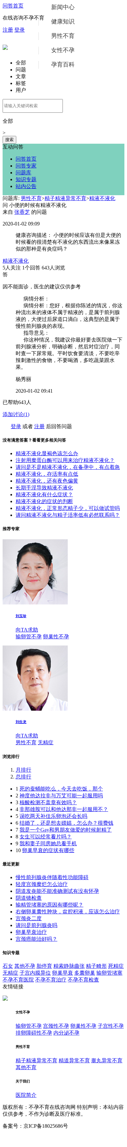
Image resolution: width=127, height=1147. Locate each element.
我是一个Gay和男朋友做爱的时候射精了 (66, 830)
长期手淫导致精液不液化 (44, 487)
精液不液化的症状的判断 (44, 501)
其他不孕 (24, 966)
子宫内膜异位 (35, 973)
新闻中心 (63, 7)
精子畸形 (96, 966)
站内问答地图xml (22, 1138)
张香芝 (22, 212)
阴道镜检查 (29, 898)
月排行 (23, 770)
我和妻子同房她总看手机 (48, 843)
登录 (19, 30)
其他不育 (26, 1067)
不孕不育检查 (83, 979)
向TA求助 (27, 629)
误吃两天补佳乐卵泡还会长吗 (53, 816)
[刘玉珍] (35, 602)
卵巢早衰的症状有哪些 (48, 850)
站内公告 (26, 186)
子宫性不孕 (111, 1026)
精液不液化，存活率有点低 (47, 474)
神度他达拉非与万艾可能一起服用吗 (61, 795)
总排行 (23, 776)
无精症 (45, 742)
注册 (8, 30)
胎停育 (44, 966)
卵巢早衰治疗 (31, 932)
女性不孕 (63, 50)
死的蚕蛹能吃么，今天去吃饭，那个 (61, 788)
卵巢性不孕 (56, 636)
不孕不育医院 (18, 979)
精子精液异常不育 (65, 198)
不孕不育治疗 (50, 979)
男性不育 (63, 36)
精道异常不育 (74, 1060)
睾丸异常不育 (106, 1060)
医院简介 (26, 1095)
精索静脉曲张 (69, 966)
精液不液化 (102, 198)
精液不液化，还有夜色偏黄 (47, 481)
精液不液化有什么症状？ (44, 494)
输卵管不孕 (29, 636)
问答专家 (26, 165)
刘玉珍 (21, 616)
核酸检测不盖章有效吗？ (48, 802)
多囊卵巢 (84, 973)
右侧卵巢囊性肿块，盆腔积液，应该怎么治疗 (68, 911)
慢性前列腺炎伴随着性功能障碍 (52, 877)
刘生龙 (21, 722)
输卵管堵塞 (109, 973)
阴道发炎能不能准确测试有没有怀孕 (57, 891)
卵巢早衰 (62, 973)
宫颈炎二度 (29, 918)
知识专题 (26, 179)
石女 (8, 966)
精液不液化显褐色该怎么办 (47, 453)
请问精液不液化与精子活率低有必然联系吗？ (68, 515)
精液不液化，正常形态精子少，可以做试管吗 (68, 508)
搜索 (9, 139)
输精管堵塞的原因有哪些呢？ (49, 904)
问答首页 (13, 5)
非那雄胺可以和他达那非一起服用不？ (64, 809)
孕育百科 (63, 64)
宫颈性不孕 (56, 1026)
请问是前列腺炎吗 (36, 925)
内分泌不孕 (66, 1033)
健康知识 (63, 21)
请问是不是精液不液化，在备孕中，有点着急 (68, 467)
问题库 (23, 172)
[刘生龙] (35, 709)
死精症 (116, 966)
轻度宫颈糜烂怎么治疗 (42, 884)
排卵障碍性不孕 (34, 1033)
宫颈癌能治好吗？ (36, 939)
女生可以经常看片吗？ (46, 836)
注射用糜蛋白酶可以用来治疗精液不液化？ (65, 460)
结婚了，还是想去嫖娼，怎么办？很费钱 (66, 823)
